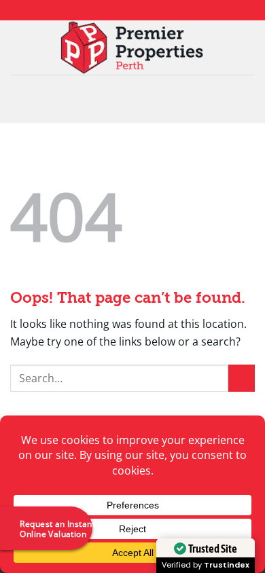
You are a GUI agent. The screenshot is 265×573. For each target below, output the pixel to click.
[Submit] (241, 378)
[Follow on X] (132, 10)
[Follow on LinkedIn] (145, 10)
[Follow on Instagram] (120, 10)
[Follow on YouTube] (158, 10)
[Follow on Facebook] (107, 10)
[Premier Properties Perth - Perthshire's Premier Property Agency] (133, 47)
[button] (132, 98)
